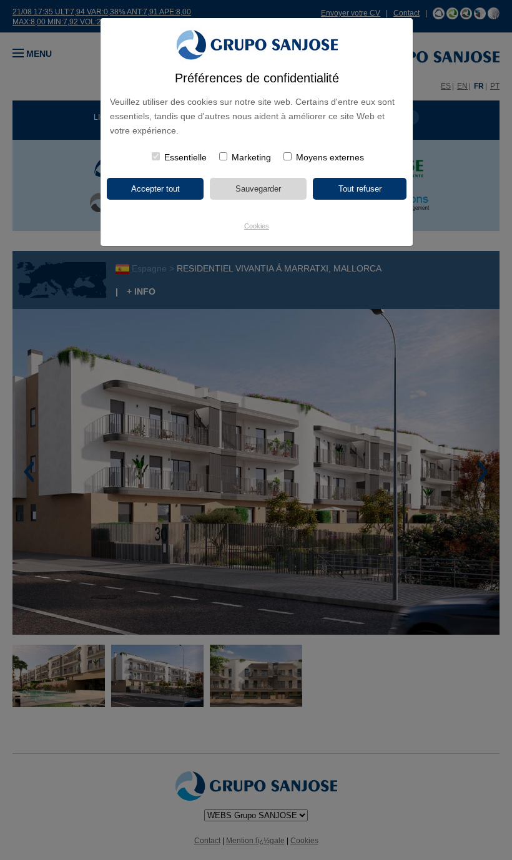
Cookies (256, 226)
